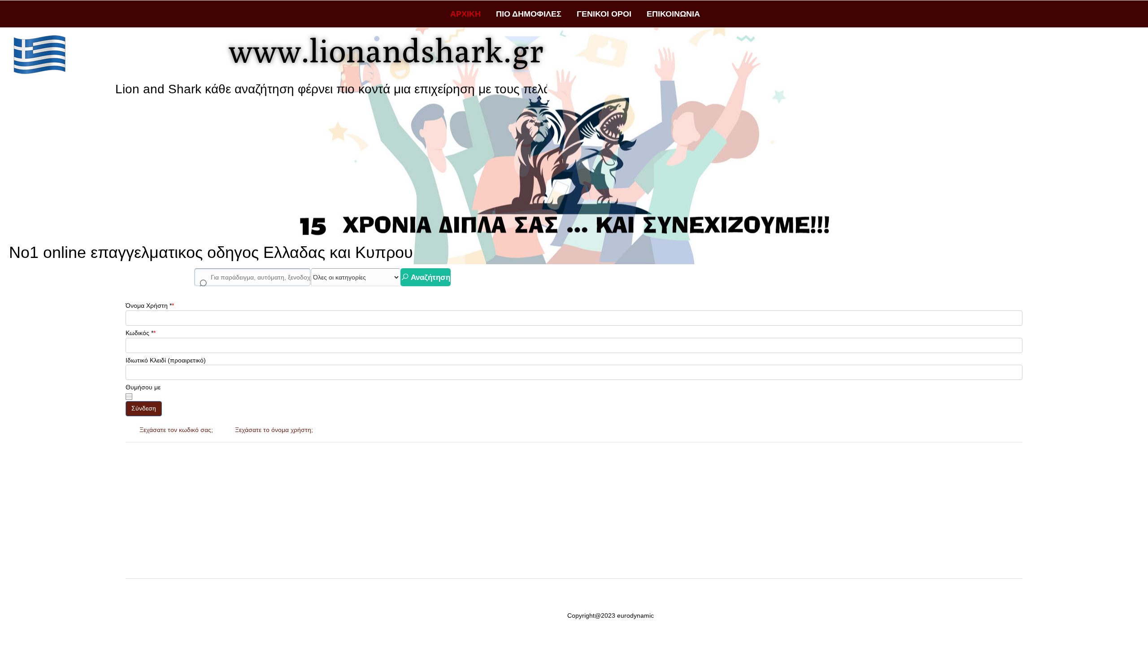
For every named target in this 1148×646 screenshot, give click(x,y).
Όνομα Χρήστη (149, 305)
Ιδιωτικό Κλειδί (146, 360)
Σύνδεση (143, 408)
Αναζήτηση (429, 277)
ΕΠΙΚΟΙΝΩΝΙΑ (673, 13)
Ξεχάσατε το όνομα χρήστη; (274, 429)
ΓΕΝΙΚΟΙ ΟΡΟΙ (604, 13)
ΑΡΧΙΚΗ (465, 13)
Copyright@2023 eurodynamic (610, 615)
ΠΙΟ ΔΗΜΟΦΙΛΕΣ (528, 13)
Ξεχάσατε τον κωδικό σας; (176, 429)
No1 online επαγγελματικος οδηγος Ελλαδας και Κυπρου (211, 252)
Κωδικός (139, 332)
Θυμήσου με (143, 387)
